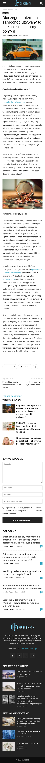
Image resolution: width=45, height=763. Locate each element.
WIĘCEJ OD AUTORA (11, 400)
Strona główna (7, 9)
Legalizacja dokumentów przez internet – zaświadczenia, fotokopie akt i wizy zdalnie (20, 603)
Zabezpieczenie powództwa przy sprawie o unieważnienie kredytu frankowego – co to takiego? (19, 557)
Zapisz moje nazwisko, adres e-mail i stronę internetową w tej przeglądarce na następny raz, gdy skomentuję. (22, 510)
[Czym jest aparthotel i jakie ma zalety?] (8, 734)
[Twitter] (25, 655)
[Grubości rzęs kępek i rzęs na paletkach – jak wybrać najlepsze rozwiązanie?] (8, 441)
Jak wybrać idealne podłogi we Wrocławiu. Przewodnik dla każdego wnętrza (28, 721)
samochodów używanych (13, 102)
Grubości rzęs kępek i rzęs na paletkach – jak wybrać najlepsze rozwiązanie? (29, 441)
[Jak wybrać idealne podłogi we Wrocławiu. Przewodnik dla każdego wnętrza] (8, 721)
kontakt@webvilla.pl (29, 648)
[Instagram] (19, 655)
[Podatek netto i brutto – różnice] (8, 746)
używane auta (8, 279)
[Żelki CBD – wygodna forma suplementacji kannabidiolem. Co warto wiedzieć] (8, 426)
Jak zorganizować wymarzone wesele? (34, 383)
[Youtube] (32, 655)
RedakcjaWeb (12, 35)
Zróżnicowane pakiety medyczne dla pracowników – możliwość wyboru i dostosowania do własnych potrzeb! (21, 539)
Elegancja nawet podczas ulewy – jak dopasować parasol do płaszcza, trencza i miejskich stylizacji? (28, 411)
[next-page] (24, 450)
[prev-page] (20, 450)
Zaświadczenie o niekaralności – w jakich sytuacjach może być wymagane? (29, 685)
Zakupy (17, 9)
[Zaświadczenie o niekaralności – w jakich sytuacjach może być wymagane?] (8, 686)
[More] (35, 366)
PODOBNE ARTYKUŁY (12, 396)
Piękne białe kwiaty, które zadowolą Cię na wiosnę (11, 385)
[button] (4, 3)
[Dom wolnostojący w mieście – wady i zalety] (8, 674)
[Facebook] (12, 655)
